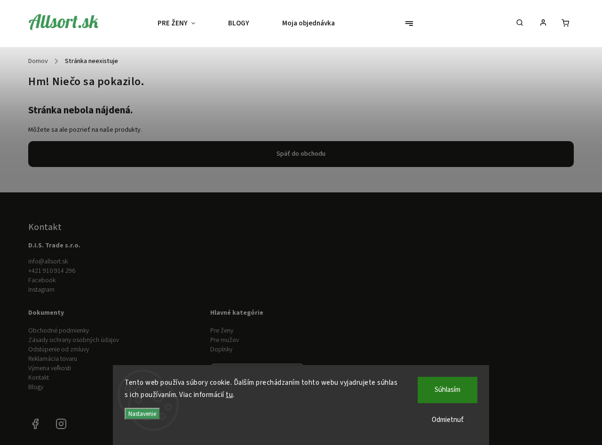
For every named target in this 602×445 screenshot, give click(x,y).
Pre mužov (224, 340)
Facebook (41, 280)
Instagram (41, 289)
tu (229, 395)
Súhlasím (447, 390)
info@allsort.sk (48, 261)
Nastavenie (142, 413)
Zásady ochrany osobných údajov (73, 340)
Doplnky (221, 349)
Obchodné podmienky (58, 330)
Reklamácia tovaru (52, 359)
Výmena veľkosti (49, 368)
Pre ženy (221, 330)
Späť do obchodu (301, 154)
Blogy (35, 387)
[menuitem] (185, 23)
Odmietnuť (448, 420)
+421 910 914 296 (51, 271)
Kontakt (38, 377)
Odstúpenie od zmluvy (58, 349)
